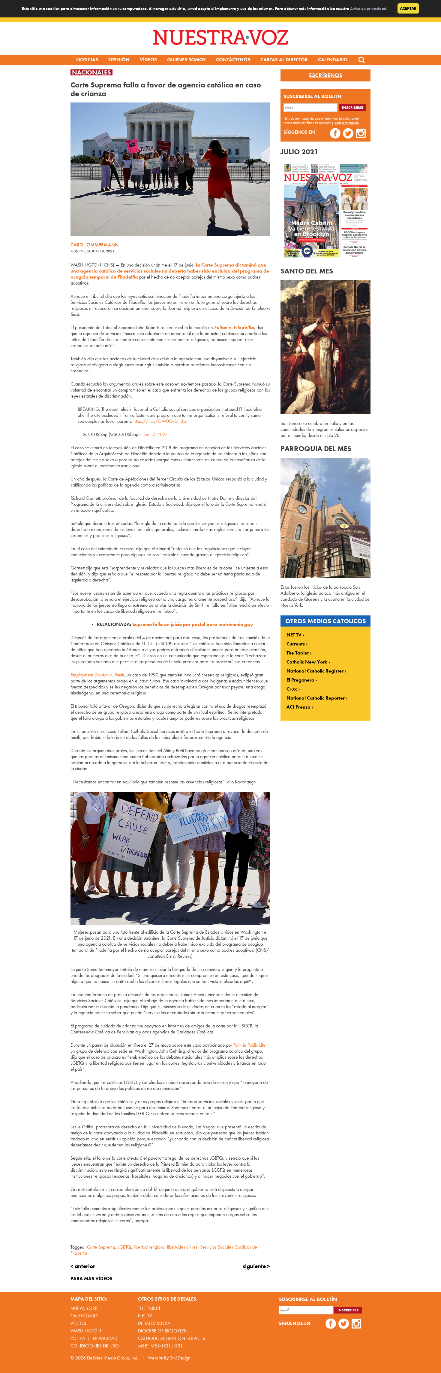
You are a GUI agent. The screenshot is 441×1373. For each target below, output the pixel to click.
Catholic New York (306, 662)
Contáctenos (233, 59)
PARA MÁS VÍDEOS (91, 1278)
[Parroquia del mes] (325, 576)
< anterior (82, 1266)
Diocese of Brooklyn (163, 1331)
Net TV (145, 1316)
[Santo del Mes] (325, 412)
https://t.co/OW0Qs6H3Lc (160, 421)
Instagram (361, 134)
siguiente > (256, 1266)
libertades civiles (182, 1247)
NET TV (294, 635)
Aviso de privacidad (368, 8)
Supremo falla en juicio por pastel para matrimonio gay (192, 624)
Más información (347, 122)
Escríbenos (325, 75)
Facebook (335, 134)
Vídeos (148, 59)
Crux (291, 689)
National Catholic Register (315, 671)
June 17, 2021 (154, 434)
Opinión (119, 59)
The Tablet (297, 653)
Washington (85, 1331)
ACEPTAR (408, 8)
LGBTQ (124, 1247)
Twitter (348, 134)
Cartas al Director (284, 59)
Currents (295, 644)
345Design (180, 1358)
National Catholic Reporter (315, 698)
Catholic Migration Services (171, 1338)
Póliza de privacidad (93, 1338)
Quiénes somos (186, 59)
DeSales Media (154, 1323)
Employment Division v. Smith (97, 675)
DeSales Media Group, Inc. (112, 1358)
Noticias (87, 59)
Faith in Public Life (249, 1045)
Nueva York (84, 1308)
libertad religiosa (149, 1247)
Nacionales (91, 72)
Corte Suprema (101, 1247)
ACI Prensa (298, 707)
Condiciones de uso (94, 1346)
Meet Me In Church (160, 1346)
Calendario (333, 59)
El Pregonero (300, 680)
